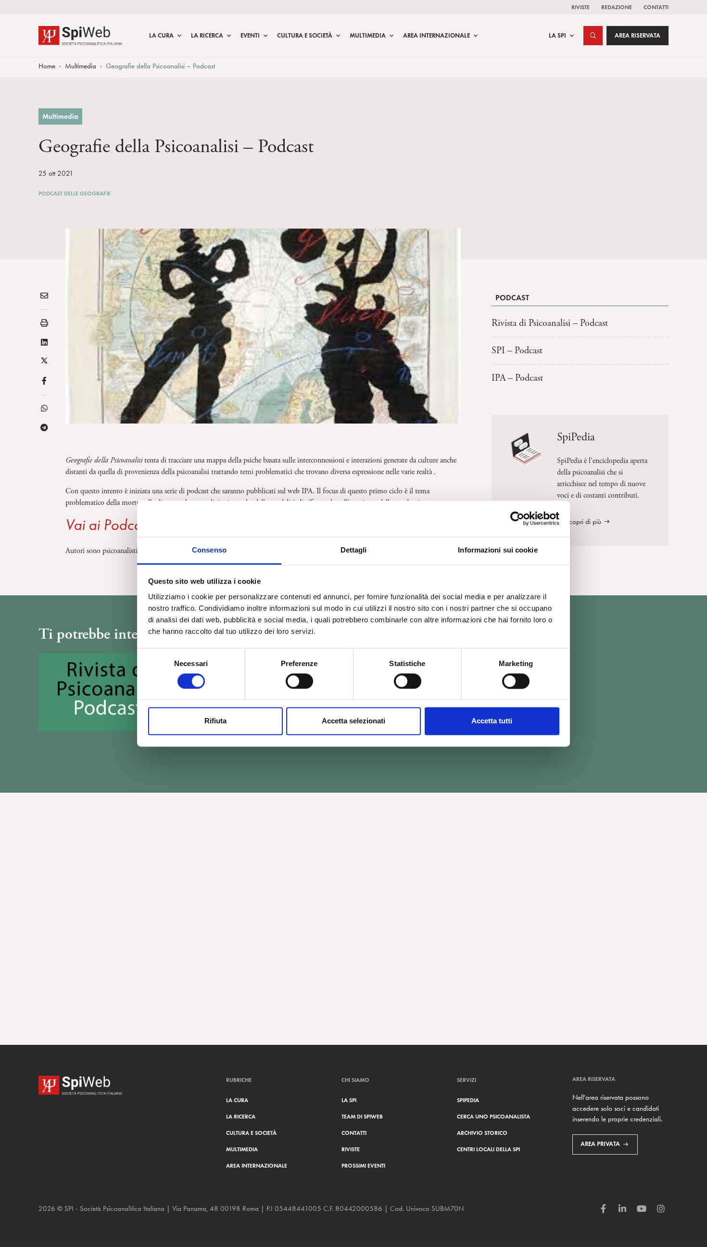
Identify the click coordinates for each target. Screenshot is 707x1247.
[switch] (299, 681)
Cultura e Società (304, 35)
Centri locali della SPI (488, 1149)
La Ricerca (207, 35)
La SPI (557, 35)
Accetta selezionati (353, 721)
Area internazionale (256, 1165)
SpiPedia (468, 1100)
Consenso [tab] (209, 550)
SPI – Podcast (517, 351)
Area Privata (600, 1144)
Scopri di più (583, 521)
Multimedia (368, 35)
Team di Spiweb (362, 1116)
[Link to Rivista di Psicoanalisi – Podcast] (107, 692)
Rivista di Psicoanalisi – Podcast (550, 323)
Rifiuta (215, 721)
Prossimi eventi (363, 1165)
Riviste (580, 7)
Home (46, 66)
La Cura (161, 35)
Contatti (656, 7)
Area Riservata (637, 35)
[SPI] (80, 34)
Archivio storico (482, 1132)
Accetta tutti (491, 721)
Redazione (616, 7)
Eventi (250, 35)
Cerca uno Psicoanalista (493, 1116)
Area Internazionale (436, 35)
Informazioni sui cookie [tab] (497, 550)
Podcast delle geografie (74, 193)
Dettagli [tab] (354, 550)
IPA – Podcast (517, 378)
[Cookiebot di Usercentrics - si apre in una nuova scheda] (517, 518)
